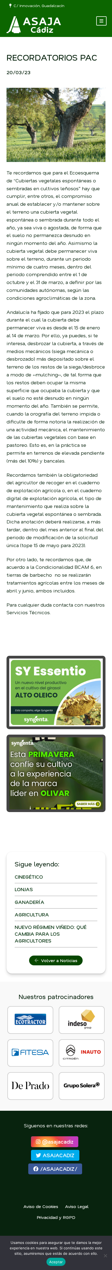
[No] (105, 1255)
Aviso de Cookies (40, 1206)
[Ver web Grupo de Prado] (30, 1086)
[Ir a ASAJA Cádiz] (34, 24)
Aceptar (56, 1262)
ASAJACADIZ (57, 1155)
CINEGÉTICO (29, 876)
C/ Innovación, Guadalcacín (37, 5)
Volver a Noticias (57, 960)
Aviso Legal (77, 1206)
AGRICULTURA (32, 914)
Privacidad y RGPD (56, 1217)
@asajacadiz (57, 1141)
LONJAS (24, 889)
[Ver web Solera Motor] (82, 1086)
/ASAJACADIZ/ (57, 1168)
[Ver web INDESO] (82, 1020)
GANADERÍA (29, 902)
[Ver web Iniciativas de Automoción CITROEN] (82, 1053)
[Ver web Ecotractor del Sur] (30, 1020)
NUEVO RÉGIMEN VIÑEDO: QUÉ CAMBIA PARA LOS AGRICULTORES (50, 934)
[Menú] (101, 21)
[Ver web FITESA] (30, 1053)
